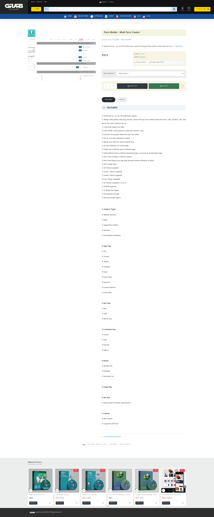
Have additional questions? (112, 436)
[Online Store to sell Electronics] (173, 481)
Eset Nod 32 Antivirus (62, 495)
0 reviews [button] (116, 39)
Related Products (35, 462)
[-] (106, 86)
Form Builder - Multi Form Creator (97, 444)
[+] (114, 86)
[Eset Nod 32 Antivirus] (67, 481)
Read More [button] (179, 46)
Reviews (121, 99)
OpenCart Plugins (125, 444)
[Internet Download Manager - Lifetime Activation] (147, 481)
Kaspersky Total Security (36, 495)
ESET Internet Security (89, 495)
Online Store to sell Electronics (171, 495)
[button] (31, 30)
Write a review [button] (126, 39)
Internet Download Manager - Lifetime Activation (146, 495)
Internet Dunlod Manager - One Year (120, 495)
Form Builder (113, 444)
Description (108, 99)
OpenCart (143, 57)
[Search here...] (174, 9)
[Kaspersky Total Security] (41, 481)
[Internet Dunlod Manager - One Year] (120, 481)
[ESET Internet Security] (94, 481)
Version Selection (109, 73)
